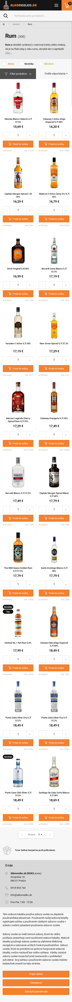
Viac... (8, 52)
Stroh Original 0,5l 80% (18, 268)
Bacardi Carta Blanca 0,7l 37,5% (54, 270)
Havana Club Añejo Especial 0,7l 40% (54, 644)
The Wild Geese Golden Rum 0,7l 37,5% (18, 569)
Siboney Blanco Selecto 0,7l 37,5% (18, 120)
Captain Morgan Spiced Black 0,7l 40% (54, 494)
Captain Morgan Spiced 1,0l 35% (18, 195)
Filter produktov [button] (18, 73)
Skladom (49, 63)
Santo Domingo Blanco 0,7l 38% (54, 569)
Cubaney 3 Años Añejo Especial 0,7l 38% (54, 120)
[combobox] (56, 73)
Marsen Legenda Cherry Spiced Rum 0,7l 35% (18, 420)
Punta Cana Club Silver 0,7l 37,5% (18, 794)
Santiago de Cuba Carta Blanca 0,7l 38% (54, 794)
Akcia (11, 63)
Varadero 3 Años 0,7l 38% (18, 343)
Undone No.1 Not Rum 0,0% (18, 642)
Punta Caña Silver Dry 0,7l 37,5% (18, 719)
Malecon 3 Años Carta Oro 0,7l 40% (54, 195)
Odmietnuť (36, 982)
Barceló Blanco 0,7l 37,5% (18, 493)
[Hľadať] (5, 15)
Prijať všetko (36, 974)
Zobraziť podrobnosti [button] (36, 991)
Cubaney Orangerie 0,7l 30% (54, 418)
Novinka (29, 63)
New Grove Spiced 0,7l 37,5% (54, 343)
